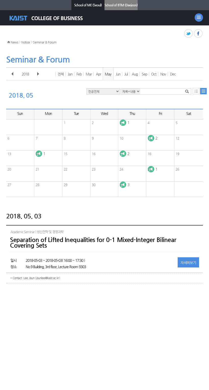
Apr (98, 74)
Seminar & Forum (45, 42)
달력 (203, 91)
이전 (12, 74)
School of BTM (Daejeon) (121, 5)
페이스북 (198, 33)
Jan (70, 74)
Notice (25, 42)
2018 (25, 74)
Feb (79, 74)
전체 (61, 74)
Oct (153, 74)
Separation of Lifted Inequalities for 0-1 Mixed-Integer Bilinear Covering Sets (93, 242)
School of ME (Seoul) (88, 5)
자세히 (188, 263)
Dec (173, 74)
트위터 (188, 33)
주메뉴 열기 (199, 17)
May (108, 74)
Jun (118, 74)
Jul (126, 74)
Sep (144, 74)
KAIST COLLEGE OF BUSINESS (50, 18)
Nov (163, 74)
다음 (38, 74)
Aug (135, 74)
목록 (196, 91)
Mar (89, 74)
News (14, 42)
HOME (8, 42)
